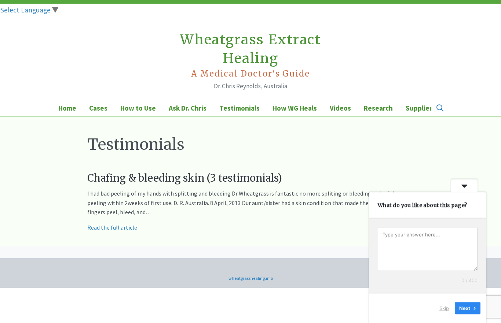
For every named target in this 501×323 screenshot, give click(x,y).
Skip (444, 308)
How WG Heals (295, 108)
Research (378, 108)
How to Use (138, 108)
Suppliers (420, 108)
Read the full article (112, 227)
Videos (340, 108)
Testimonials (239, 108)
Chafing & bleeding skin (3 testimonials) (184, 178)
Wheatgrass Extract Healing (250, 55)
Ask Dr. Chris (187, 108)
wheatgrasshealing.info (250, 278)
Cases (98, 108)
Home (67, 108)
